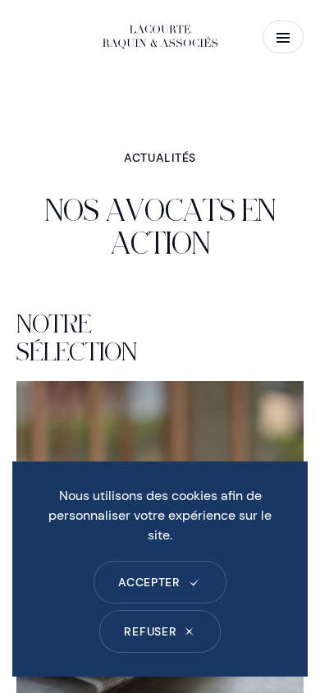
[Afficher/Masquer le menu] (283, 37)
